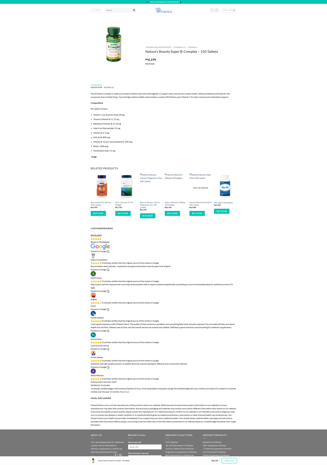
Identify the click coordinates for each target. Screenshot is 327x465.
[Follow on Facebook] (212, 10)
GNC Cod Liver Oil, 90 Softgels (124, 203)
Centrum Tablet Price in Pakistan (179, 448)
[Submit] (134, 10)
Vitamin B (192, 47)
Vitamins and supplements (158, 47)
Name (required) (134, 442)
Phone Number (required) (138, 453)
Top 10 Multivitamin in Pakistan (179, 445)
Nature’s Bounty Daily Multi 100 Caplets (200, 203)
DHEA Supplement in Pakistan (216, 455)
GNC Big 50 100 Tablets (223, 203)
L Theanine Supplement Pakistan (217, 448)
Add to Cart (229, 461)
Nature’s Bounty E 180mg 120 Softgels (175, 203)
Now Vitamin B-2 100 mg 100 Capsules (101, 203)
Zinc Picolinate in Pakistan (214, 452)
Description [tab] (96, 87)
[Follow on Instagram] (217, 10)
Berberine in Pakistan (212, 442)
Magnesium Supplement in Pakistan (181, 452)
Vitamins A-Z (179, 47)
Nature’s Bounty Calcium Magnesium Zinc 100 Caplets (150, 204)
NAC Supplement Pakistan (214, 445)
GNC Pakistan (171, 442)
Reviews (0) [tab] (109, 87)
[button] (96, 10)
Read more (124, 391)
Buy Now (98, 213)
